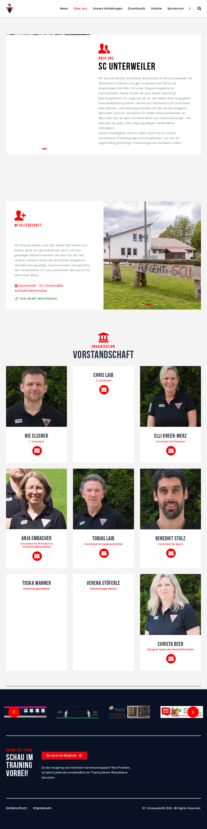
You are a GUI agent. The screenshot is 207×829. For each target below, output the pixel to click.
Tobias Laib (103, 538)
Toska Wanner (36, 583)
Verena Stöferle (103, 583)
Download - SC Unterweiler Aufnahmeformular (39, 288)
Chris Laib (103, 375)
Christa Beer (170, 644)
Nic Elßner (36, 436)
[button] (37, 148)
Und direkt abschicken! (38, 298)
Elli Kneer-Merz (170, 436)
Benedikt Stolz (170, 538)
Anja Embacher (36, 538)
